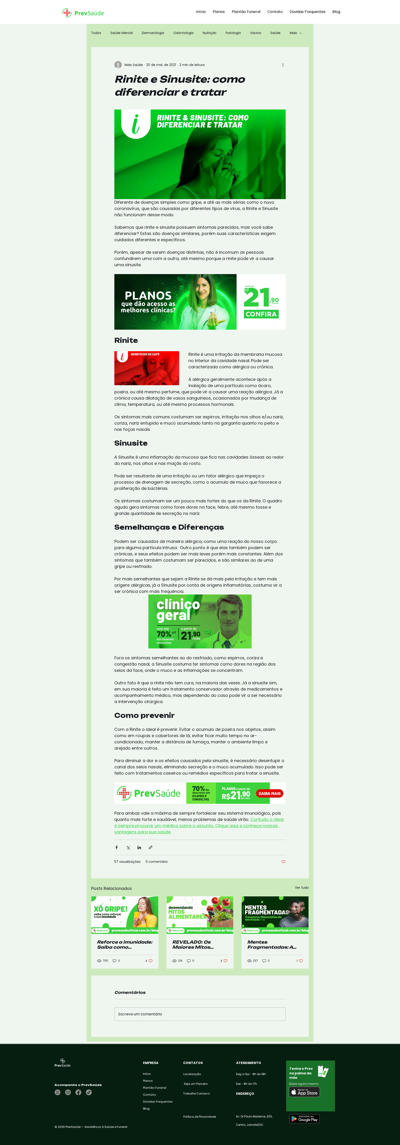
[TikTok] (89, 1092)
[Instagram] (68, 1092)
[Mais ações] (283, 65)
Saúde (275, 33)
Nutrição (209, 33)
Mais (293, 33)
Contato (149, 1095)
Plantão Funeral (154, 1088)
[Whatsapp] (57, 1092)
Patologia (233, 33)
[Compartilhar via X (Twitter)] (128, 847)
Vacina (255, 33)
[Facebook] (78, 1092)
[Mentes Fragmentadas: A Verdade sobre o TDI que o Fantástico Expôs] (275, 915)
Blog (146, 1109)
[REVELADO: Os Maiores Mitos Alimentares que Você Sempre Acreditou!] (200, 915)
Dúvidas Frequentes (154, 1102)
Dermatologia (153, 33)
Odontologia (183, 33)
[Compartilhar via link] (150, 847)
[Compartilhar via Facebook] (116, 847)
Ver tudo (302, 887)
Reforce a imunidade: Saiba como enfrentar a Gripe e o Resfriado (124, 944)
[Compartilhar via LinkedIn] (139, 847)
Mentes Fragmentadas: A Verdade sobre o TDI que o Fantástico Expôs (273, 944)
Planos (148, 1081)
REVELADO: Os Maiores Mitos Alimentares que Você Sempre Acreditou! (193, 944)
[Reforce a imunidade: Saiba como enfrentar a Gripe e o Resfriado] (124, 915)
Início (147, 1074)
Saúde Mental (121, 33)
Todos (96, 33)
